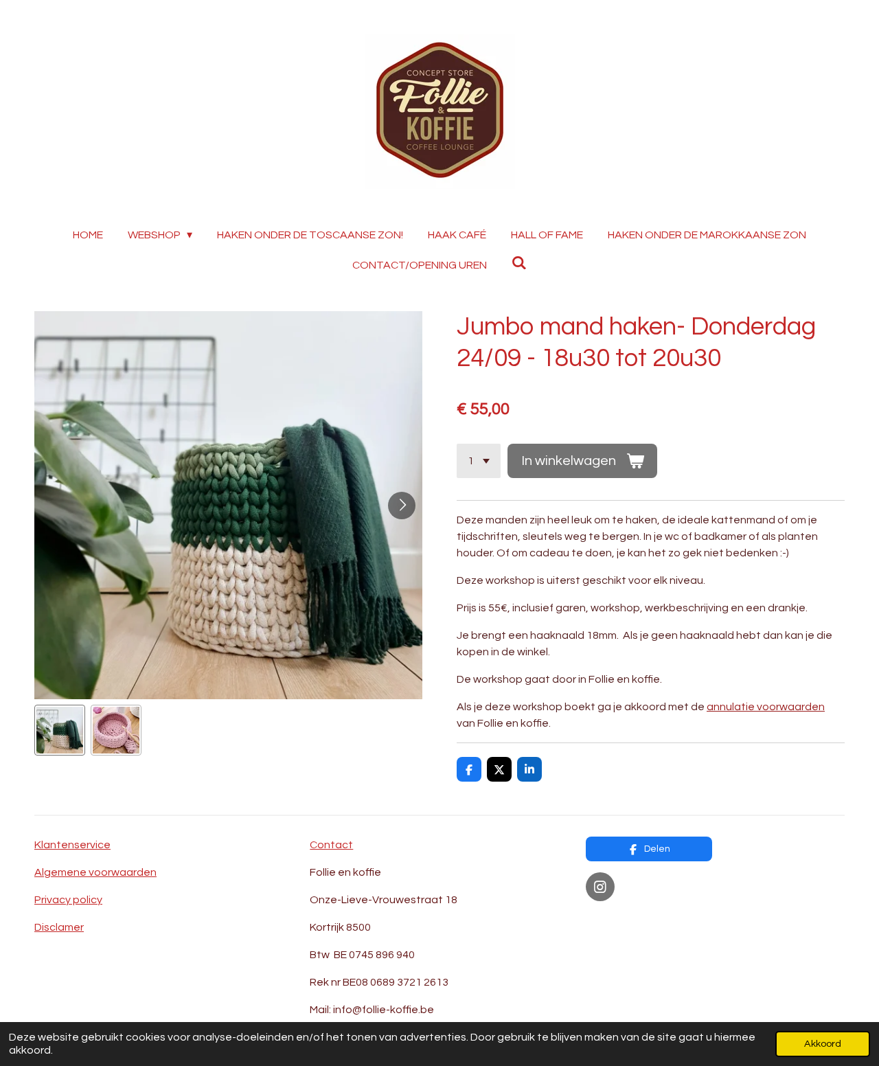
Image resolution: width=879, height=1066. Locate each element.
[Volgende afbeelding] (401, 505)
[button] (59, 730)
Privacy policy (68, 899)
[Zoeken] (519, 262)
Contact (331, 844)
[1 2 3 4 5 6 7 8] (479, 461)
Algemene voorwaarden (95, 872)
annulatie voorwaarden (766, 706)
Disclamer (59, 927)
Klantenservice (72, 844)
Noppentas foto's (631, 920)
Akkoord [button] (822, 1044)
